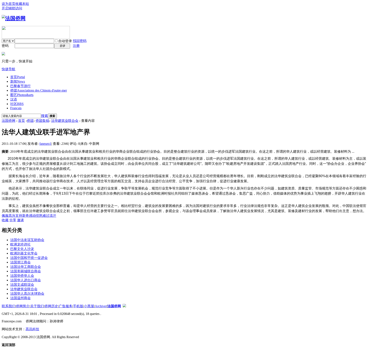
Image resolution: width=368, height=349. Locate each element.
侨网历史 (51, 306)
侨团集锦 (42, 120)
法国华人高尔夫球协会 (27, 293)
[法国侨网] (14, 18)
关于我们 (37, 306)
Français (16, 108)
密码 (5, 45)
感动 (32, 215)
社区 (17, 104)
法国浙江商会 (20, 262)
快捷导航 (8, 69)
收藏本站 (22, 4)
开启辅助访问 (12, 8)
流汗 (52, 215)
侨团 (38, 90)
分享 (12, 220)
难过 (46, 215)
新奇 (25, 215)
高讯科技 (32, 329)
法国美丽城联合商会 (25, 271)
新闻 (17, 81)
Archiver (101, 306)
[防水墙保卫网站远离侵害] (124, 306)
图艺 (21, 95)
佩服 (5, 215)
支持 (18, 215)
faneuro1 (45, 143)
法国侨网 (8, 120)
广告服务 (65, 306)
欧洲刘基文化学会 (23, 253)
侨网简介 (23, 306)
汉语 (13, 99)
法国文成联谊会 (22, 284)
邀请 (20, 220)
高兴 (12, 215)
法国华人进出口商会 (25, 280)
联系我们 (8, 306)
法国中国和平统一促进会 (29, 258)
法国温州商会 (20, 298)
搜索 (44, 116)
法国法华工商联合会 (25, 267)
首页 (17, 77)
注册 (76, 45)
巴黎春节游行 (20, 86)
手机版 (78, 306)
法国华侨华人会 (22, 275)
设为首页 (8, 4)
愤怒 (39, 215)
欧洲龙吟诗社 (20, 244)
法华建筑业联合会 (64, 120)
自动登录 (65, 41)
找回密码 (79, 41)
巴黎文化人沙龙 (22, 249)
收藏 (5, 220)
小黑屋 (89, 306)
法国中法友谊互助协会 (27, 240)
